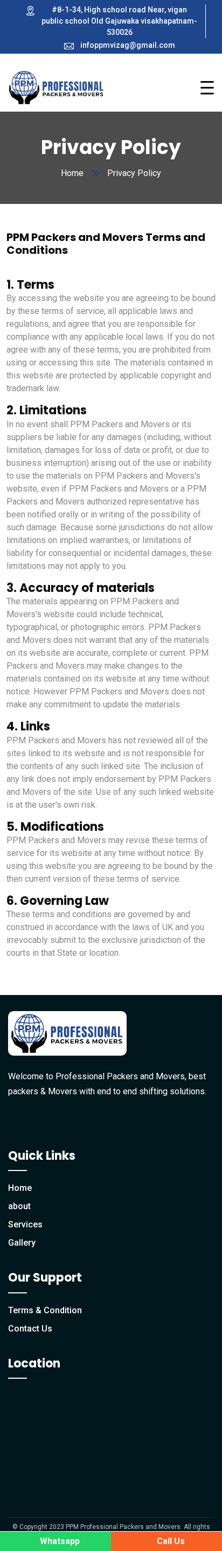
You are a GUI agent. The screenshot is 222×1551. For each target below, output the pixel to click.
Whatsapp (59, 1541)
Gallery (22, 1243)
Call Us (170, 1541)
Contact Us (30, 1328)
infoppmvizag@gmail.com (127, 45)
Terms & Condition (45, 1310)
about (19, 1206)
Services (25, 1224)
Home (72, 173)
